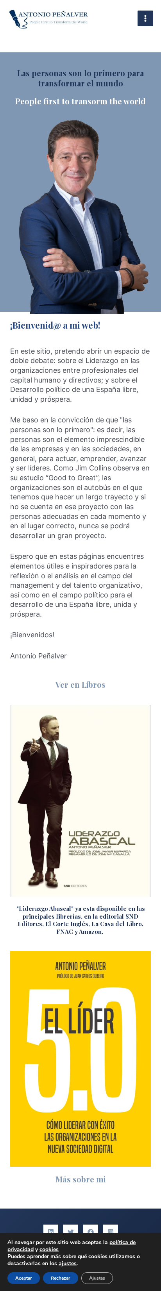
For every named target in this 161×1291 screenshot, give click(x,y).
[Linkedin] (50, 1232)
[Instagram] (110, 1232)
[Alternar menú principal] (146, 19)
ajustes (68, 1263)
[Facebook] (90, 1232)
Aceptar (23, 1278)
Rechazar (60, 1278)
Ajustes (97, 1278)
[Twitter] (70, 1232)
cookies (49, 1249)
